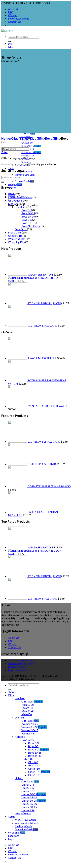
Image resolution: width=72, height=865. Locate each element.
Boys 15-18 (28, 216)
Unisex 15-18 (29, 797)
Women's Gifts (16, 238)
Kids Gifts (37, 138)
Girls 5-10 (34, 768)
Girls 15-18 (34, 775)
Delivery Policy (16, 666)
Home (5, 138)
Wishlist (12, 15)
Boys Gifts (52, 138)
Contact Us (14, 21)
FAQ (10, 12)
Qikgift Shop (20, 138)
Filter (4, 152)
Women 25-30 (29, 727)
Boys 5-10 (27, 222)
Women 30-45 (29, 730)
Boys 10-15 (28, 213)
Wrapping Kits (16, 242)
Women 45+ (28, 733)
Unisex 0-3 (27, 784)
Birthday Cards (23, 826)
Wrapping (12, 184)
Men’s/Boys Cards (25, 819)
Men (17, 698)
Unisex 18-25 (27, 152)
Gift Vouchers (16, 200)
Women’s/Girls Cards (25, 174)
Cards (11, 168)
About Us (13, 8)
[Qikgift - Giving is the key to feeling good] (7, 30)
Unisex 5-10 (26, 142)
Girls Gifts (21, 229)
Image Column (23, 813)
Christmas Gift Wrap (20, 197)
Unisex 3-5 (27, 787)
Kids (17, 736)
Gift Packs (26, 133)
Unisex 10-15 (27, 146)
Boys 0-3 (26, 210)
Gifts (10, 47)
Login (11, 838)
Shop (10, 43)
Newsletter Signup (18, 18)
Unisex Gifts (15, 235)
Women (19, 717)
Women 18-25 (29, 723)
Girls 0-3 (33, 762)
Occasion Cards (22, 181)
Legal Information (18, 670)
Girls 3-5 (33, 765)
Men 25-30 (27, 707)
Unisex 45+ (26, 162)
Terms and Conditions (20, 660)
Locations (12, 187)
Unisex (19, 778)
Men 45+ (26, 714)
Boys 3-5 (26, 219)
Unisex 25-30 (27, 155)
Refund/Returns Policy (21, 663)
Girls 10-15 (34, 771)
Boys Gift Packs (30, 226)
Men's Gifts (14, 232)
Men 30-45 (27, 711)
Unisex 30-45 (29, 806)
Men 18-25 (27, 704)
